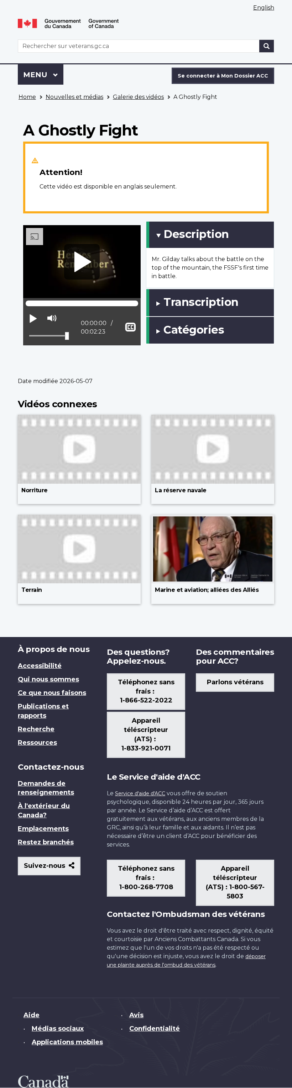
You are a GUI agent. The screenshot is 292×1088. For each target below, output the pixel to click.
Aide (32, 1015)
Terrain (31, 590)
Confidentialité (154, 1029)
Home (27, 97)
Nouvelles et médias (74, 97)
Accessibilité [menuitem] (40, 666)
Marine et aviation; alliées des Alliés (207, 590)
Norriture (34, 490)
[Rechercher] (266, 46)
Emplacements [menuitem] (43, 829)
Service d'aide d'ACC (140, 793)
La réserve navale (181, 490)
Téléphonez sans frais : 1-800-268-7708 (146, 878)
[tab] (210, 234)
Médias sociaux (58, 1029)
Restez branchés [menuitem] (46, 842)
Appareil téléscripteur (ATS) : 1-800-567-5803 (235, 882)
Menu (43, 74)
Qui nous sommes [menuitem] (48, 679)
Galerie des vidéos (138, 97)
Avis (136, 1015)
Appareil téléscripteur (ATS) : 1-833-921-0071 (146, 734)
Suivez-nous (52, 868)
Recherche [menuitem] (36, 729)
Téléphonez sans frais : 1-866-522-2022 (146, 691)
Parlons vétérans (235, 682)
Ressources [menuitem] (37, 743)
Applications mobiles (67, 1042)
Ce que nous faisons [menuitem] (52, 693)
